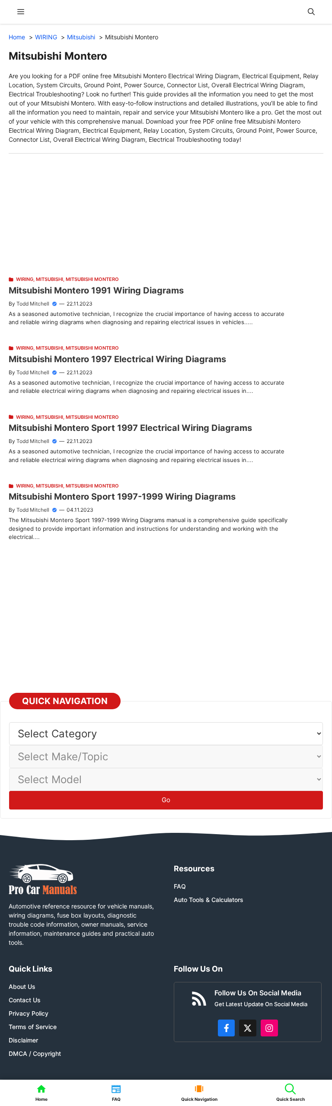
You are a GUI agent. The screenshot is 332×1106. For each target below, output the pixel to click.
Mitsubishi (49, 279)
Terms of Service (33, 1026)
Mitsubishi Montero (92, 279)
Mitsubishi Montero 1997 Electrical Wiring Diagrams (117, 359)
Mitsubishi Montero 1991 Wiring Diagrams (96, 290)
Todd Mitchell (32, 303)
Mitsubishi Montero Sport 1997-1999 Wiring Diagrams (122, 496)
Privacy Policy (28, 1013)
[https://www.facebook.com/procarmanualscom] (226, 1028)
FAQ (180, 886)
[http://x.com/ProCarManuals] (247, 1028)
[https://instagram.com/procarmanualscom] (269, 1028)
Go (166, 800)
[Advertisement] (166, 214)
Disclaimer (23, 1040)
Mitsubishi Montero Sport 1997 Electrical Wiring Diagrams (130, 428)
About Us (22, 986)
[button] (311, 12)
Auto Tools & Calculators (208, 899)
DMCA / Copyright (35, 1053)
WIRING (24, 279)
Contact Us (25, 1000)
